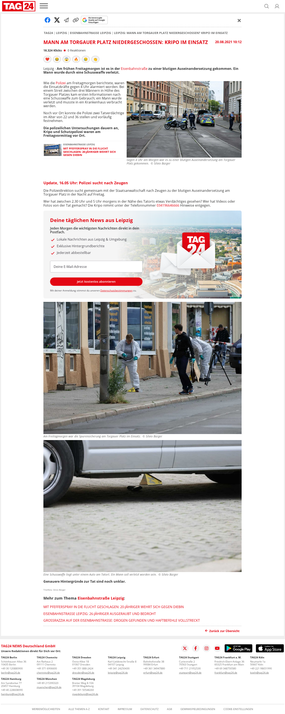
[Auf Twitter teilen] (57, 20)
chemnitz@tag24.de (48, 672)
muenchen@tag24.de (49, 687)
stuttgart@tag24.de (190, 672)
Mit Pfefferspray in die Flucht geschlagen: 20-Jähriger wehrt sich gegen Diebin (89, 152)
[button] (277, 6)
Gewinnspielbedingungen (197, 709)
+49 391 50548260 (83, 690)
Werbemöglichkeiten (46, 709)
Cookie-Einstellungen (238, 709)
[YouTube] (217, 648)
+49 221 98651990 (261, 668)
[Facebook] (195, 648)
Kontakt (103, 709)
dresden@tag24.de (83, 672)
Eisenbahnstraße (134, 68)
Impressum (125, 709)
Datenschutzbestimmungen (116, 290)
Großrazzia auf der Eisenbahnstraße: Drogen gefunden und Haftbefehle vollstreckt (121, 620)
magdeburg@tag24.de (85, 694)
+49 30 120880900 (12, 668)
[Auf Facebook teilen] (47, 20)
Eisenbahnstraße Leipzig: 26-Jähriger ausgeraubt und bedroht (99, 613)
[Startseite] (18, 6)
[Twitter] (185, 648)
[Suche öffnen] (266, 6)
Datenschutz (149, 709)
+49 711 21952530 (190, 668)
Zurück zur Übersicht (224, 631)
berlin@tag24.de (10, 672)
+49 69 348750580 (225, 668)
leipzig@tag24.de (118, 672)
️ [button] (47, 59)
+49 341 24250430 (119, 668)
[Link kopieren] (76, 20)
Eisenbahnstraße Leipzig (90, 33)
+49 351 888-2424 (82, 668)
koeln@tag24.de (259, 672)
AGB (169, 709)
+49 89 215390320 (47, 683)
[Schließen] (239, 20)
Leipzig (61, 33)
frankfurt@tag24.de (225, 672)
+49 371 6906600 (47, 668)
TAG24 (48, 33)
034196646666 (168, 205)
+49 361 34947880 (154, 668)
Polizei (61, 83)
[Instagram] (206, 648)
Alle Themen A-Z (79, 709)
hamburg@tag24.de (12, 694)
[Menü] (43, 6)
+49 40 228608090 (12, 690)
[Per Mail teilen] (66, 20)
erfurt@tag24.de (153, 672)
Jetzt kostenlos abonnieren (96, 282)
